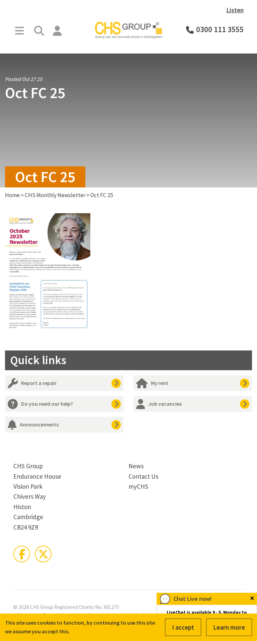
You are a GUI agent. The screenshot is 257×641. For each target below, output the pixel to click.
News (136, 466)
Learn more (229, 627)
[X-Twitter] (43, 554)
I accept (183, 627)
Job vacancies (165, 403)
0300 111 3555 (220, 29)
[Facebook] (21, 554)
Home (12, 195)
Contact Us (143, 476)
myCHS (138, 486)
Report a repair (39, 383)
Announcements (39, 424)
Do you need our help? (47, 403)
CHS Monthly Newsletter (55, 195)
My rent (159, 383)
